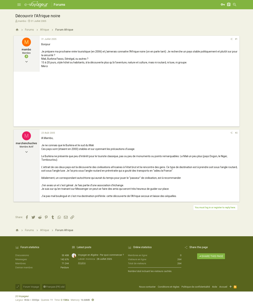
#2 (236, 133)
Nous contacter (147, 286)
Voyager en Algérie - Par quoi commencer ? (101, 254)
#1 (236, 39)
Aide (214, 286)
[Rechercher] (235, 4)
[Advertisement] (126, 101)
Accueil (223, 286)
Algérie (82, 263)
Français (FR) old (55, 286)
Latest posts (84, 247)
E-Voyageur (22, 296)
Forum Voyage (31, 286)
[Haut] (230, 287)
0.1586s (65, 300)
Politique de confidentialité (196, 286)
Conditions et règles (168, 286)
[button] (19, 4)
